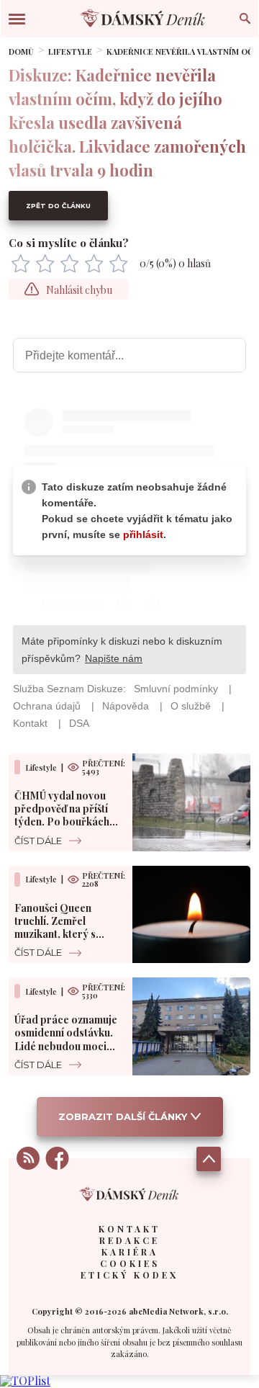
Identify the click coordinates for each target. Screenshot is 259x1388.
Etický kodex (129, 1275)
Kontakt (129, 1229)
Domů (21, 51)
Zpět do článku (58, 206)
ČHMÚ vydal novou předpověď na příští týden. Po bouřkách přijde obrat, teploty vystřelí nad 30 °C (63, 822)
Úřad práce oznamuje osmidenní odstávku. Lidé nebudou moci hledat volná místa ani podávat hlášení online (67, 1046)
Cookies (130, 1263)
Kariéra (129, 1252)
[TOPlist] (25, 1380)
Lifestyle (70, 51)
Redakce (129, 1240)
